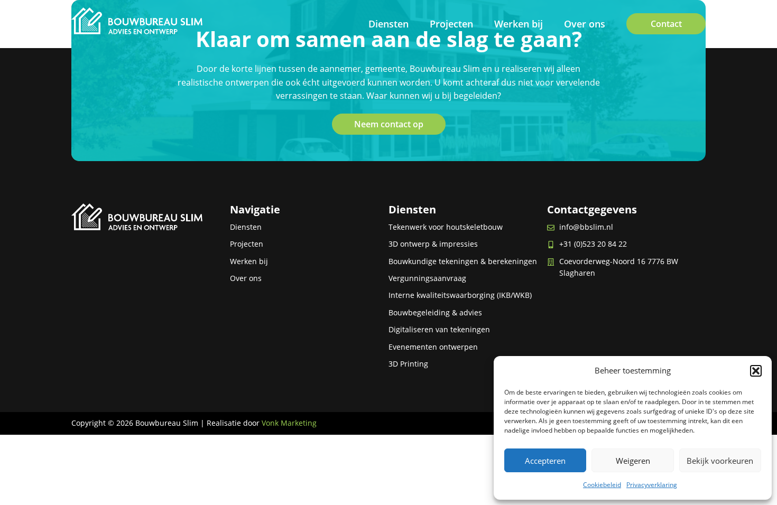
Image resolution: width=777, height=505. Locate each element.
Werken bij (518, 23)
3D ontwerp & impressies (433, 244)
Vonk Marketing (289, 423)
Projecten (451, 23)
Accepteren (545, 460)
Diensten (388, 23)
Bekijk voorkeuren (720, 460)
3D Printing (408, 364)
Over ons (584, 23)
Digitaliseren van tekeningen (439, 329)
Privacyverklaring (651, 484)
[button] (756, 371)
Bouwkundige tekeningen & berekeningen (462, 261)
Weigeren (633, 460)
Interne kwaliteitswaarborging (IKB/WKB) (460, 295)
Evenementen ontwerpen (433, 347)
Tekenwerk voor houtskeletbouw (445, 227)
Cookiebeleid (602, 484)
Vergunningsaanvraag (427, 278)
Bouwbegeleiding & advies (435, 312)
